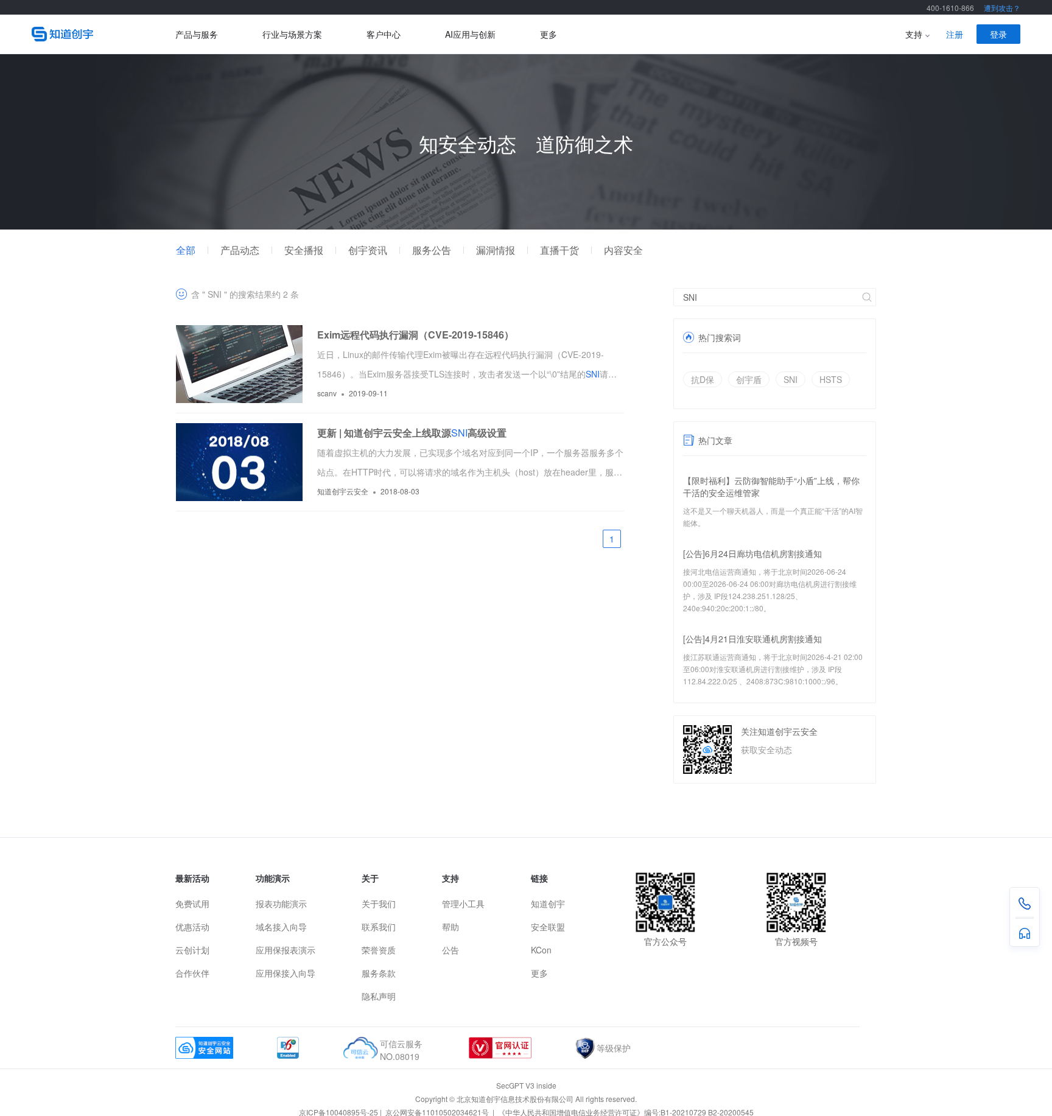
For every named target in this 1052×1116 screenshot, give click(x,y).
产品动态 (239, 250)
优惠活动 (192, 927)
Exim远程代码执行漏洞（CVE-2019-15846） (415, 335)
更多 (548, 34)
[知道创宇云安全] (103, 34)
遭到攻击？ (1002, 7)
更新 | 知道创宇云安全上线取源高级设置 (412, 433)
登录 (998, 34)
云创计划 (192, 950)
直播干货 (559, 250)
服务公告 (431, 250)
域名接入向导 (281, 927)
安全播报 (303, 250)
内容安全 (623, 250)
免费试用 (192, 903)
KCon (541, 950)
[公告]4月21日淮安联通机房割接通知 (752, 639)
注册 (954, 34)
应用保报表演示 (285, 950)
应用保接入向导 (285, 973)
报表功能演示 (281, 903)
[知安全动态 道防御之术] (526, 226)
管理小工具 (463, 903)
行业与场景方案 (292, 34)
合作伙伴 (192, 973)
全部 (185, 250)
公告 (450, 950)
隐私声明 (379, 996)
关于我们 (379, 903)
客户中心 (383, 34)
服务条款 (379, 973)
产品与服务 (196, 34)
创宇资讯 (367, 250)
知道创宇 (548, 903)
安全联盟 (548, 927)
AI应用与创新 (470, 34)
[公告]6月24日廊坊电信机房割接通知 (752, 553)
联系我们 (379, 927)
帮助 (450, 927)
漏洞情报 (495, 250)
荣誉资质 (379, 950)
